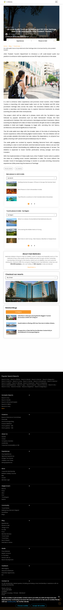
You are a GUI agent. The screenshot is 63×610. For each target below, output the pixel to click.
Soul (3, 495)
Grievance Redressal (7, 570)
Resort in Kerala (6, 400)
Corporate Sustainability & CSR (10, 445)
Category (18, 312)
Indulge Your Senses (7, 458)
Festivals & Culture (7, 542)
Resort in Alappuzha (48, 379)
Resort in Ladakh (6, 383)
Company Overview (7, 441)
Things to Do (5, 527)
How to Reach (6, 540)
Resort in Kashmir (6, 381)
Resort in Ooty (6, 386)
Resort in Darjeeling (41, 383)
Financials (4, 419)
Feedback (5, 566)
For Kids (4, 529)
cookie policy (11, 602)
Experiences (20, 41)
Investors (5, 414)
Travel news (17, 46)
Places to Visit (42, 41)
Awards (4, 437)
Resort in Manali (25, 379)
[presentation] (8, 41)
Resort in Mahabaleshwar (9, 385)
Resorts (4, 488)
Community (5, 505)
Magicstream (6, 486)
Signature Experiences (8, 456)
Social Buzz (5, 512)
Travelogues (5, 497)
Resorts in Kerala (16, 386)
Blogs (3, 514)
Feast (3, 491)
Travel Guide (5, 536)
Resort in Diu (52, 385)
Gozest (4, 478)
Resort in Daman (36, 379)
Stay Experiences (6, 454)
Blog (10, 46)
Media (3, 548)
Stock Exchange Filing (8, 421)
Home (5, 46)
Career (4, 439)
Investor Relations (7, 423)
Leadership (5, 443)
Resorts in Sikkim (6, 404)
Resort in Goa (5, 379)
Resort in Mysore (31, 385)
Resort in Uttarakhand (40, 381)
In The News (5, 555)
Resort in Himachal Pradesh (9, 402)
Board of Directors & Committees (11, 417)
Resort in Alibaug (17, 383)
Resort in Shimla (15, 379)
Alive (3, 493)
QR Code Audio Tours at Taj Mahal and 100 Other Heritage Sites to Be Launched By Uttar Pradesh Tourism (31, 30)
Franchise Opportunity (8, 573)
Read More (31, 267)
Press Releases (6, 551)
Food (3, 532)
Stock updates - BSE (7, 426)
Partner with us (6, 557)
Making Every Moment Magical (10, 510)
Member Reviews (6, 534)
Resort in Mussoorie (28, 383)
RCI (2, 575)
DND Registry (5, 568)
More (3, 408)
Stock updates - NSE (7, 428)
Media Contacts (6, 553)
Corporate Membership (8, 471)
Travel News (5, 538)
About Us (4, 434)
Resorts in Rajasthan (28, 386)
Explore (4, 499)
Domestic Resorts (7, 395)
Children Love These (7, 460)
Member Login (6, 480)
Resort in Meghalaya (41, 386)
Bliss (3, 475)
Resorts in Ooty (6, 406)
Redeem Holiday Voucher (9, 473)
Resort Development (7, 560)
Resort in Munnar (52, 381)
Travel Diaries (5, 508)
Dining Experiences (7, 462)
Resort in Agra (21, 385)
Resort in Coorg (17, 381)
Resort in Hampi (27, 381)
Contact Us (5, 581)
